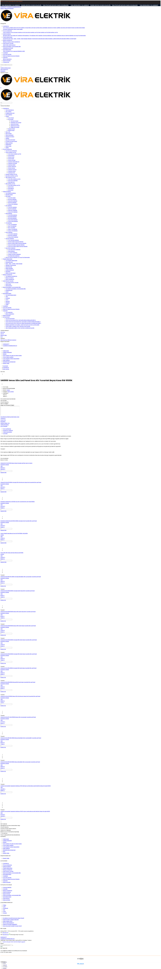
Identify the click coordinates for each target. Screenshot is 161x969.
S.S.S (2, 337)
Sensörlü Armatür (52, 27)
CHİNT (23, 51)
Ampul (27, 27)
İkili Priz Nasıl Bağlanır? (8, 923)
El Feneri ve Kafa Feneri (76, 27)
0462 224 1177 (5, 932)
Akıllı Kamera (12, 45)
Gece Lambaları (44, 27)
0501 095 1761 (6, 934)
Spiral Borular (41, 38)
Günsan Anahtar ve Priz (20, 32)
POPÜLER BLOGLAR (5, 915)
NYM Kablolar (25, 35)
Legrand (15, 51)
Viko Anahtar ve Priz (43, 32)
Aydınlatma (6, 863)
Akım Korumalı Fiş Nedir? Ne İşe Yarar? (12, 926)
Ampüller (5, 889)
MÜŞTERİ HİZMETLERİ (5, 855)
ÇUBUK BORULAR (57, 38)
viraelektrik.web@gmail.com (8, 938)
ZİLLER (11, 48)
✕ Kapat (12, 405)
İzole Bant (63, 38)
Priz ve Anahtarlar (7, 865)
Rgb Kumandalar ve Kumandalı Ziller (12, 873)
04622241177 (6, 344)
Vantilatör (5, 876)
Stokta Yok (3, 586)
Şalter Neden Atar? (7, 921)
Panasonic (5, 908)
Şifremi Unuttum (12, 340)
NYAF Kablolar (39, 35)
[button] (3, 71)
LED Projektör (21, 27)
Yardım (8, 8)
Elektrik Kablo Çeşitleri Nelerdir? (11, 919)
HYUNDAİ (8, 51)
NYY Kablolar (19, 35)
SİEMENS (20, 51)
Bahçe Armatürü (7, 42)
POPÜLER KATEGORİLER (6, 885)
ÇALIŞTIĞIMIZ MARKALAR (6, 902)
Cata (4, 906)
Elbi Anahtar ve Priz (53, 32)
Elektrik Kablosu (7, 866)
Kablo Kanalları (49, 38)
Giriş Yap (3, 332)
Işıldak (21, 29)
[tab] (7, 429)
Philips (4, 905)
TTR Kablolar (32, 35)
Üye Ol (2, 333)
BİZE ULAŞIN (3, 928)
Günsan (5, 913)
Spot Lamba (36, 27)
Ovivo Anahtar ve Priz (8, 32)
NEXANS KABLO (7, 35)
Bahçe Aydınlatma (7, 869)
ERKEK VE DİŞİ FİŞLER (71, 38)
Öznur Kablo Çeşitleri (8, 357)
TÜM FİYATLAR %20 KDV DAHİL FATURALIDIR (56, 5)
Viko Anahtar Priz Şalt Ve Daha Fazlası (12, 355)
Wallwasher (10, 29)
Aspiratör (5, 880)
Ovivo (4, 911)
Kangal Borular (7, 38)
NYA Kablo (13, 35)
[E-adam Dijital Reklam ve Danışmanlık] (80, 959)
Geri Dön (3, 371)
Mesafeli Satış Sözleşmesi (9, 362)
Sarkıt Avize (16, 29)
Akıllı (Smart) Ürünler (8, 871)
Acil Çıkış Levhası (7, 877)
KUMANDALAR (6, 48)
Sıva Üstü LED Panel (65, 27)
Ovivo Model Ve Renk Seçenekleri (11, 358)
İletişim (12, 8)
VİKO (4, 51)
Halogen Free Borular (32, 38)
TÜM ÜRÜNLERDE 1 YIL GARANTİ (10, 5)
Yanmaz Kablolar (47, 35)
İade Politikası (6, 360)
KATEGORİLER (4, 861)
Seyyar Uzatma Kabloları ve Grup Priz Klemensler (74, 35)
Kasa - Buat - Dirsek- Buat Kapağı (19, 38)
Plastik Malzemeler (7, 868)
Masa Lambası (6, 900)
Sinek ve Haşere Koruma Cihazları (11, 879)
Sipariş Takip (4, 8)
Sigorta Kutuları (7, 882)
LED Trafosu (6, 27)
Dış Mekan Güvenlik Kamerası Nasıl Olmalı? (13, 918)
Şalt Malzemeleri (7, 874)
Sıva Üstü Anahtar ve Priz (32, 32)
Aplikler (59, 27)
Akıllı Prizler (6, 45)
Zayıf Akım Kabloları (56, 35)
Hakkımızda (6, 351)
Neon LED (31, 27)
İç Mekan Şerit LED (13, 27)
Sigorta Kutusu (6, 893)
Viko (4, 910)
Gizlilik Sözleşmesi (7, 352)
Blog (4, 851)
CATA (11, 51)
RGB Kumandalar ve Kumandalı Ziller (12, 895)
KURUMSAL (3, 836)
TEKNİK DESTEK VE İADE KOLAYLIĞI (31, 5)
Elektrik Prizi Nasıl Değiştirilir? (10, 924)
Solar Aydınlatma (15, 42)
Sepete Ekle (3, 472)
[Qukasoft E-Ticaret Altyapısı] (80, 964)
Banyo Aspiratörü (7, 59)
